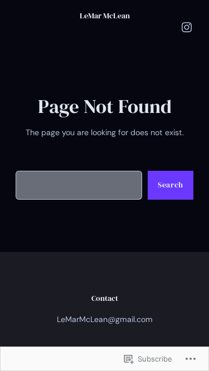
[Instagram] (186, 27)
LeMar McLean (105, 15)
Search (170, 184)
